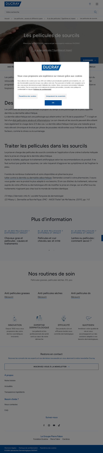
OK (53, 102)
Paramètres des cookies (27, 96)
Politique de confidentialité (42, 89)
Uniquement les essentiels (55, 96)
